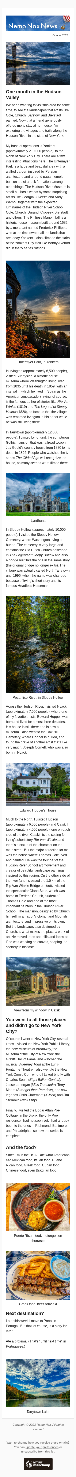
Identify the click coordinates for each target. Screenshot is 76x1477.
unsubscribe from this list (37, 1451)
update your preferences (42, 1447)
